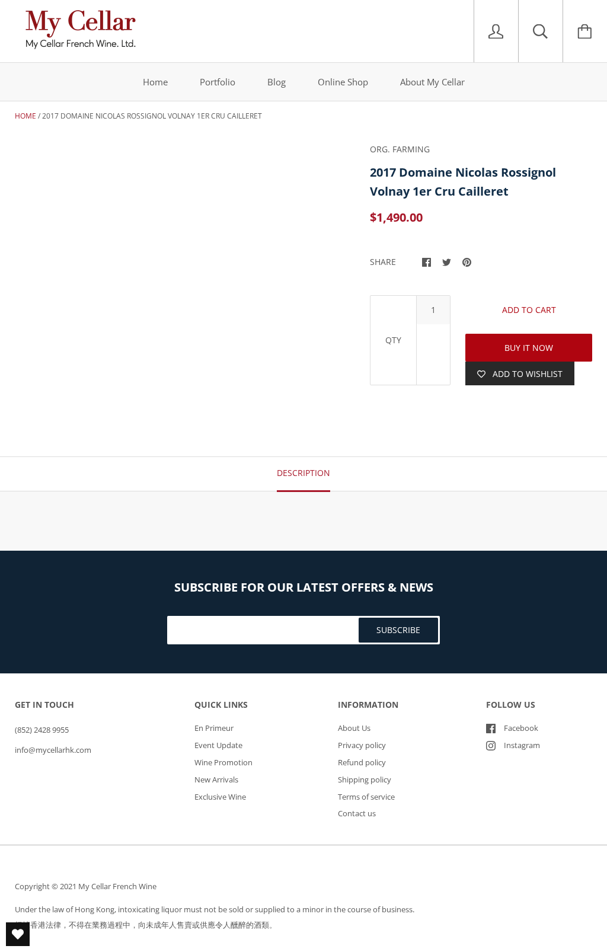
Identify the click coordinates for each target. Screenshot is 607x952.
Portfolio (217, 82)
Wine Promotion (223, 762)
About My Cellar (432, 82)
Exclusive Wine (220, 796)
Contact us (357, 813)
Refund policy (362, 762)
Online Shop (343, 82)
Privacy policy (362, 745)
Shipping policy (364, 779)
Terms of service (366, 796)
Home (155, 82)
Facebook (521, 728)
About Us (354, 728)
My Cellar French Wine (117, 886)
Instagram (522, 745)
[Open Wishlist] (18, 934)
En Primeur (214, 728)
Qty (393, 340)
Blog (276, 82)
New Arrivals (216, 779)
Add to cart (529, 309)
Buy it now (528, 347)
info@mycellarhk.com (53, 750)
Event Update (218, 745)
